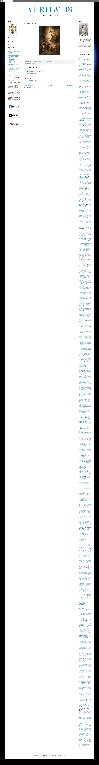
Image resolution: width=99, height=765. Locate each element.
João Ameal (81, 389)
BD (79, 141)
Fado (85, 281)
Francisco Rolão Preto (83, 309)
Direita (88, 248)
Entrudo (87, 263)
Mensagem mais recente (29, 85)
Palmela (89, 509)
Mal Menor (84, 431)
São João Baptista (86, 667)
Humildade (89, 353)
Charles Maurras (82, 179)
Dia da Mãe (89, 245)
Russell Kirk (81, 632)
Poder (80, 591)
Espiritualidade (82, 272)
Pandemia (82, 510)
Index (85, 365)
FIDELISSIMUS (12, 42)
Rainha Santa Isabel (82, 615)
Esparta (80, 270)
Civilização (81, 188)
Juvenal (88, 409)
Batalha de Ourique (87, 135)
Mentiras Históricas (85, 455)
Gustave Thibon (82, 336)
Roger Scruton (81, 629)
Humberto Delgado (82, 353)
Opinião (82, 499)
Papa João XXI (87, 518)
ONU (90, 498)
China (90, 182)
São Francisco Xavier (83, 665)
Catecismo (87, 174)
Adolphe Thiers (81, 69)
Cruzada (85, 205)
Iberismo (80, 355)
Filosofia (81, 291)
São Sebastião (87, 687)
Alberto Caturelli (88, 76)
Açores (86, 65)
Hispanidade (81, 347)
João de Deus (87, 389)
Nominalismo (87, 481)
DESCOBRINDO (12, 41)
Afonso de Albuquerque (87, 71)
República (84, 623)
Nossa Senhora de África (84, 487)
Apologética (88, 117)
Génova (87, 325)
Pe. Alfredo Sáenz (85, 534)
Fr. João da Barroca (86, 299)
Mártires (87, 445)
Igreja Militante (82, 358)
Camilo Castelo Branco (85, 165)
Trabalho (86, 724)
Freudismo (81, 316)
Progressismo (82, 603)
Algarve (87, 87)
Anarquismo (81, 93)
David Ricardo (81, 238)
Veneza (80, 739)
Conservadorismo (82, 195)
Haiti (88, 338)
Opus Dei (87, 499)
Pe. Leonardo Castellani (84, 563)
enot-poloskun (51, 755)
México (80, 456)
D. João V (86, 228)
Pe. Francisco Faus (83, 550)
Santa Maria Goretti (83, 647)
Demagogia (85, 239)
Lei (89, 412)
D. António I (85, 212)
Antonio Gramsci (82, 107)
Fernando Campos (83, 287)
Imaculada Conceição (83, 361)
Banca (87, 130)
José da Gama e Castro (87, 398)
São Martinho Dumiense (85, 681)
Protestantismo (82, 606)
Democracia (82, 240)
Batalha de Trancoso (83, 137)
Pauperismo (88, 533)
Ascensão (81, 126)
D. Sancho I (84, 234)
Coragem (87, 198)
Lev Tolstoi (87, 416)
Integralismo (87, 370)
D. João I (85, 226)
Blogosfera (89, 159)
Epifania (85, 264)
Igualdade (89, 358)
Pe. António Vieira (83, 539)
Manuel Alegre (88, 432)
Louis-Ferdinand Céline (87, 423)
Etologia (85, 276)
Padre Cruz (87, 506)
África (82, 73)
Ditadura (87, 249)
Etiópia (88, 275)
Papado (80, 529)
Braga (88, 160)
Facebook (81, 281)
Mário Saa (85, 440)
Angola (86, 94)
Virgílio (80, 744)
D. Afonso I (84, 207)
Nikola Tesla (81, 481)
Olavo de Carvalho (85, 495)
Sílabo (82, 703)
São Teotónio (81, 688)
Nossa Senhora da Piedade (84, 484)
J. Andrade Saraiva (86, 376)
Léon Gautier (83, 415)
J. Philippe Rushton (82, 377)
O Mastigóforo (12, 65)
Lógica (85, 422)
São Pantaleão (86, 684)
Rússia (87, 632)
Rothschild (81, 631)
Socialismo (81, 705)
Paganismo (81, 507)
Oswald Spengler (86, 505)
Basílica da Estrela (82, 132)
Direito (80, 249)
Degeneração (88, 238)
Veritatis (80, 741)
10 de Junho (82, 59)
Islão (88, 375)
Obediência (84, 494)
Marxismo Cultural (83, 446)
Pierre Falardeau (87, 585)
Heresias (89, 343)
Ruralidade (87, 631)
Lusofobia (81, 429)
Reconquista (86, 618)
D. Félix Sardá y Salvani (85, 218)
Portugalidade (86, 597)
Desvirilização (82, 245)
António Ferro (87, 106)
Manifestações (81, 432)
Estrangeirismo (82, 275)
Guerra (88, 332)
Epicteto (80, 264)
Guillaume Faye (88, 333)
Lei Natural (81, 413)
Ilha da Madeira (84, 359)
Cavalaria (81, 177)
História (89, 347)
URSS (87, 731)
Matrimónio (83, 450)
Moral (81, 468)
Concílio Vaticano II (86, 192)
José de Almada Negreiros (85, 399)
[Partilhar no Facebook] (50, 61)
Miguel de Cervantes (83, 457)
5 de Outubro (83, 63)
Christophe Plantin (84, 183)
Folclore (89, 292)
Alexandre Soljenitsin (83, 83)
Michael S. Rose (86, 456)
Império (87, 363)
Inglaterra (87, 369)
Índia (88, 365)
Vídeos (86, 741)
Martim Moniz (87, 444)
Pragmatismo (81, 598)
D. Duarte (89, 216)
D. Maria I (81, 232)
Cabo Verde (81, 164)
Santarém (88, 648)
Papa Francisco (84, 516)
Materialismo (81, 449)
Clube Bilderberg (82, 189)
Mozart (80, 472)
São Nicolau (85, 683)
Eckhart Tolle (81, 254)
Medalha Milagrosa (87, 451)
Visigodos (88, 744)
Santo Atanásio (82, 654)
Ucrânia (87, 730)
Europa (82, 277)
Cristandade (82, 204)
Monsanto (89, 467)
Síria (88, 704)
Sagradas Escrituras (83, 635)
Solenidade (33, 63)
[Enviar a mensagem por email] (46, 61)
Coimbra (87, 189)
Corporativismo (86, 201)
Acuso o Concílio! (12, 49)
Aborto (89, 63)
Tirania (83, 722)
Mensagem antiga (71, 85)
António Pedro (86, 113)
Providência (81, 607)
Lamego (85, 412)
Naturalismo (81, 478)
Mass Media (83, 448)
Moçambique (81, 465)
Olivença (80, 498)
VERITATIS (29, 77)
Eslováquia (81, 269)
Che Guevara (85, 182)
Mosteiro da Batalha (82, 470)
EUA (90, 276)
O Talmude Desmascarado (14, 67)
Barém (80, 131)
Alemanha (81, 81)
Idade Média (87, 355)
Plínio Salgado (86, 589)
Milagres (83, 461)
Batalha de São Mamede (85, 136)
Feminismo (87, 286)
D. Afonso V (86, 209)
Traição (80, 727)
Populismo (82, 594)
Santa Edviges (84, 641)
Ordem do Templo (82, 504)
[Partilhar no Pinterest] (52, 61)
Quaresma (81, 609)
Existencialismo (81, 280)
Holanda (89, 348)
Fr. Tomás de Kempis (87, 303)
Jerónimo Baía (88, 387)
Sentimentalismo (82, 700)
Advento (85, 70)
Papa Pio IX (81, 523)
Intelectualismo (81, 371)
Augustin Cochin (82, 129)
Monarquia (81, 467)
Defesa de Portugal (13, 57)
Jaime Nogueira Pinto (84, 382)
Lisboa (80, 421)
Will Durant (89, 746)
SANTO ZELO (12, 44)
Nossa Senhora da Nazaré (84, 482)
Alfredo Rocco (81, 87)
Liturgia (86, 421)
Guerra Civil (81, 333)
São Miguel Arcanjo (83, 682)
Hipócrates (89, 344)
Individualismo (81, 366)
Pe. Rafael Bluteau (85, 571)
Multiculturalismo (83, 473)
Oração (80, 500)
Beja (80, 152)
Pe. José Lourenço (85, 556)
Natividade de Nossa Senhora (84, 477)
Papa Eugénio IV (88, 515)
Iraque (82, 372)
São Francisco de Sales (85, 664)
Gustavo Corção (87, 337)
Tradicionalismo (82, 725)
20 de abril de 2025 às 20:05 (33, 80)
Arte (81, 125)
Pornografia (88, 594)
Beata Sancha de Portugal (85, 142)
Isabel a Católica (87, 373)
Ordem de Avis (87, 500)
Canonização (81, 166)
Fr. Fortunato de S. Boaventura (85, 296)
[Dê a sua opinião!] (48, 61)
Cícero (89, 183)
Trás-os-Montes (83, 728)
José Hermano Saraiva (83, 401)
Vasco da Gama (86, 733)
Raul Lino (87, 616)
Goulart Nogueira (86, 331)
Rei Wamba (83, 620)
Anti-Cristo (88, 97)
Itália (80, 376)
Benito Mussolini (86, 152)
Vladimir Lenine (82, 745)
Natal (88, 476)
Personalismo (81, 583)
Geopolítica (81, 326)
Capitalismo (88, 166)
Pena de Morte (82, 580)
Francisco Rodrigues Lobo (84, 308)
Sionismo (83, 704)
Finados (86, 291)
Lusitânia (87, 428)
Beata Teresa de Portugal (84, 143)
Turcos (82, 730)
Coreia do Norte (82, 199)
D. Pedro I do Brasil (82, 233)
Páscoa (29, 63)
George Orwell (87, 326)
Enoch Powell (81, 263)
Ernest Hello (89, 265)
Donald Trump (86, 250)
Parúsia (89, 529)
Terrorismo (89, 718)
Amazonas (81, 91)
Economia (87, 254)
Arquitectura (89, 124)
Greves (84, 332)
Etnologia (80, 276)
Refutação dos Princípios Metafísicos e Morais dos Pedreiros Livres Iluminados (14, 70)
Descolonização (85, 244)
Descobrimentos (87, 243)
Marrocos (82, 444)
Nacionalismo (82, 476)
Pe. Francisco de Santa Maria (85, 547)
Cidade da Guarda (85, 184)
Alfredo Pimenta (83, 86)
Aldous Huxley (86, 80)
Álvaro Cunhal (88, 88)
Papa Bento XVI (87, 512)
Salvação (80, 637)
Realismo (80, 618)
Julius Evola (88, 407)
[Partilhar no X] (49, 61)
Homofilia (89, 349)
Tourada (80, 724)
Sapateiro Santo (82, 695)
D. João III (86, 227)
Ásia (85, 126)
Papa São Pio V (82, 527)
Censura (84, 178)
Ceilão (80, 178)
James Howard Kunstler (83, 383)
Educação (81, 257)
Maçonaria (88, 429)
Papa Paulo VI (86, 522)
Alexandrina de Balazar (84, 85)
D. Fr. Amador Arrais (87, 221)
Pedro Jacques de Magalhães (84, 578)
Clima (88, 188)
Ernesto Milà (83, 266)
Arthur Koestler (87, 125)
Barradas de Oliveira (86, 131)
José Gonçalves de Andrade (84, 400)
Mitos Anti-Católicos (83, 463)
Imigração (81, 363)
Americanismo (81, 92)
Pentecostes (88, 580)
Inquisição (81, 370)
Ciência (80, 185)
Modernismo (82, 466)
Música (87, 475)
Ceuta (88, 178)
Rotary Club (87, 630)
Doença (80, 250)
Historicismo (84, 348)
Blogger (63, 755)
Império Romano (82, 364)
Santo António (86, 653)
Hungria (87, 354)
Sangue (85, 637)
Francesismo (87, 305)
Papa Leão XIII (83, 521)
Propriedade (81, 604)
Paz (80, 534)
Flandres (85, 292)
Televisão (81, 717)
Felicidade (81, 286)
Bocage (83, 160)
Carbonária (84, 168)
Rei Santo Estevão (87, 619)
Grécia (80, 332)
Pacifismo (80, 506)
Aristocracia (89, 123)
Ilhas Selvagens (87, 360)
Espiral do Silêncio (86, 270)
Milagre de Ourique (87, 460)
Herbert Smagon (83, 343)
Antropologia (81, 115)
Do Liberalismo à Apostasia (12, 60)
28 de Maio (88, 62)
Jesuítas (88, 388)
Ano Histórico (81, 97)
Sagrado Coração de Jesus (84, 636)
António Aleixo (86, 101)
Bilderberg (81, 153)
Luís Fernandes (82, 426)
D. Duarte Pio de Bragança (86, 217)
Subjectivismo (87, 713)
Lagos (88, 411)
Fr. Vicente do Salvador (85, 304)
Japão (90, 383)
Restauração (81, 624)
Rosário (82, 630)
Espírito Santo (83, 271)
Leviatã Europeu (83, 417)
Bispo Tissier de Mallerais (85, 158)
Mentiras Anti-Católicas (87, 454)
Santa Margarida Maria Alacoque (85, 646)
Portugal (88, 595)
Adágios (80, 68)
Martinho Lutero (82, 445)
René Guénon (88, 621)
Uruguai (80, 733)
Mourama (87, 471)
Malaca (88, 431)
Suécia (80, 714)
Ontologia (85, 498)
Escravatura (86, 268)
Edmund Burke (86, 256)
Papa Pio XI (82, 524)
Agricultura (81, 74)
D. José (85, 229)
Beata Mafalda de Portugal (86, 141)
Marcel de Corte (88, 434)
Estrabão (88, 274)
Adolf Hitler (87, 68)
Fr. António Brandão (84, 293)
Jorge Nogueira (85, 393)
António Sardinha (83, 114)
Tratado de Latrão (88, 729)
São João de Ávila (87, 670)
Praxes (88, 598)
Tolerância (86, 723)
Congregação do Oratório (84, 194)
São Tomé (86, 690)
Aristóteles (82, 124)
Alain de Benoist (82, 75)
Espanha (87, 269)
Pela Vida (87, 579)
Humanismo (87, 352)
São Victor (87, 694)
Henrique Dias (88, 342)
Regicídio (80, 619)
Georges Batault (82, 327)
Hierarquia (83, 344)
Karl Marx (87, 410)
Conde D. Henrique (83, 193)
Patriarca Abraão (87, 532)
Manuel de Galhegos (85, 433)
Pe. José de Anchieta (83, 555)
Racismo (80, 612)
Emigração (89, 260)
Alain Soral (88, 75)
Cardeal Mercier (83, 170)
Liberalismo (82, 418)
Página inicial (50, 85)
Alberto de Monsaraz (83, 77)
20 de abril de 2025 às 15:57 (33, 73)
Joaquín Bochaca (82, 390)
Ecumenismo (81, 255)
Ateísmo (86, 128)
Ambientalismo (86, 91)
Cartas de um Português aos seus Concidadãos (14, 56)
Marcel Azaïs (81, 434)
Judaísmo (86, 406)
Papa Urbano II (87, 528)
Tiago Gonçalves (30, 70)
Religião (82, 621)
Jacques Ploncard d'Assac (84, 381)
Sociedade (81, 706)
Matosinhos (89, 449)
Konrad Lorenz (82, 411)
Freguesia (89, 313)
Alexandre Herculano (86, 82)
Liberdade (81, 420)
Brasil (85, 161)
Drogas (80, 251)
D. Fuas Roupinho (84, 222)
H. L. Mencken (82, 338)
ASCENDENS (12, 39)
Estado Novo (81, 274)
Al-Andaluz (87, 74)
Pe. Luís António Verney (83, 565)
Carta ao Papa (12, 53)
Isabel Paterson (82, 375)
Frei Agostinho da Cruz (84, 314)
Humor (82, 354)
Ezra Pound (88, 280)
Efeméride (82, 259)
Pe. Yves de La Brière (85, 574)
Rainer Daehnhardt (86, 614)
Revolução (81, 625)
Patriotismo (81, 533)
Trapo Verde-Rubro (87, 727)
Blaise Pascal (81, 159)
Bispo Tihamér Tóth (87, 157)
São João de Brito (84, 671)
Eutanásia (88, 277)
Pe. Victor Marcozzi (87, 573)
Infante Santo (81, 369)
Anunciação (87, 115)
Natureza (87, 478)
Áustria (88, 129)
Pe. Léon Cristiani (87, 562)
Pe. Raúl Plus (81, 572)
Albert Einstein (81, 76)
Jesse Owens (82, 388)
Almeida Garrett (82, 88)
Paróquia (85, 529)
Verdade (86, 740)
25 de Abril (86, 60)
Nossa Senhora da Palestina (84, 483)
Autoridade (81, 130)
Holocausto (83, 349)
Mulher (87, 472)
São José (85, 675)
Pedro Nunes (81, 579)
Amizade (87, 92)
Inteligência (89, 371)
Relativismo (88, 620)
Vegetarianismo (81, 734)
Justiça (82, 409)
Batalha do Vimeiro (86, 140)
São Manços (86, 677)
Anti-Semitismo (85, 98)
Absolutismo (83, 64)
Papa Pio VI (88, 523)
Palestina (85, 509)
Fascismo (83, 283)
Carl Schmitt (87, 171)
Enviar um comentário (30, 82)
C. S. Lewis (88, 163)
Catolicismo (82, 176)
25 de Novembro (82, 62)
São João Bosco (82, 669)
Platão (80, 588)
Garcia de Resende (86, 321)
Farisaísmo (89, 282)
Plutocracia (81, 590)
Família (82, 282)
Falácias (89, 281)
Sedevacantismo (82, 698)
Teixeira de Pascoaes (85, 716)
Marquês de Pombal (87, 443)
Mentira (80, 454)
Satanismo (89, 695)
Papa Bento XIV (84, 511)
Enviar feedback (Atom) (33, 87)
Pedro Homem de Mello (85, 577)
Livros (80, 422)
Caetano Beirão (88, 164)
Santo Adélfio (81, 649)
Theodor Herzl (83, 719)
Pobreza (87, 590)
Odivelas (89, 494)
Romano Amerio (88, 629)
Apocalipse (81, 117)
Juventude (81, 410)
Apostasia (83, 118)
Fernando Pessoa (82, 288)
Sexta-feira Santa (87, 701)
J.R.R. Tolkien (86, 378)
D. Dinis (85, 216)
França (80, 305)
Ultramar (81, 731)
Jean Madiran (83, 384)
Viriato (84, 744)
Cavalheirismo (86, 177)
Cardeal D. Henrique (87, 169)
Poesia (86, 591)
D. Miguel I (87, 232)
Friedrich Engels (88, 316)
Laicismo (81, 412)
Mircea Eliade (86, 462)
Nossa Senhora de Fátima (85, 488)
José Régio (85, 405)
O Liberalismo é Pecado (14, 64)
